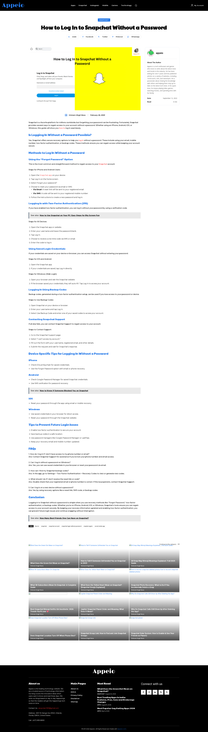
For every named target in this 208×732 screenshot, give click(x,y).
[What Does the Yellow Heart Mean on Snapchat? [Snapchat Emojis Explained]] (104, 583)
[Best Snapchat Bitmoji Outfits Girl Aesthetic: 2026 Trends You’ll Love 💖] (54, 607)
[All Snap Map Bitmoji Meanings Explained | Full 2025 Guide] (154, 559)
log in (81, 140)
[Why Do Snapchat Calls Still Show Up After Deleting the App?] (154, 607)
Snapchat (104, 20)
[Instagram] (149, 692)
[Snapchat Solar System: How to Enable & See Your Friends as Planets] (154, 632)
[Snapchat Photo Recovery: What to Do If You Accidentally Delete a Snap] (154, 583)
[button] (136, 5)
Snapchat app (46, 175)
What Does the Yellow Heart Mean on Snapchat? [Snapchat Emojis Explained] (101, 586)
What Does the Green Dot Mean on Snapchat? (50, 563)
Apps (99, 705)
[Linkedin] (155, 692)
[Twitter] (166, 692)
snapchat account (54, 526)
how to (62, 128)
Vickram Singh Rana (77, 115)
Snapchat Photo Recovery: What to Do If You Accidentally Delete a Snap (150, 586)
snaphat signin (88, 526)
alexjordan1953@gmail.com (48, 708)
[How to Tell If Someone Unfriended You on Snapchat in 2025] (104, 559)
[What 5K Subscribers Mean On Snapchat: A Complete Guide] (54, 583)
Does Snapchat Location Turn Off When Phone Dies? (53, 636)
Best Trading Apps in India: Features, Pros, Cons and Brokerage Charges (115, 699)
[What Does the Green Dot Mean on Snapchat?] (54, 559)
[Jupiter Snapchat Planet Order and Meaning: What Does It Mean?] (104, 607)
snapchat (44, 526)
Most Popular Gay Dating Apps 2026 (116, 708)
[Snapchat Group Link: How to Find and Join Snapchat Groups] (104, 632)
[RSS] (160, 692)
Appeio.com (121, 729)
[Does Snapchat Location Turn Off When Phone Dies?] (54, 632)
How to (37, 526)
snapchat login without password (71, 526)
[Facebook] (143, 692)
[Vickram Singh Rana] (66, 115)
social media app (100, 526)
